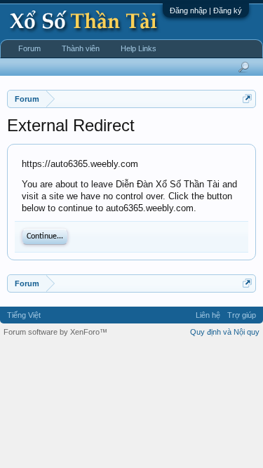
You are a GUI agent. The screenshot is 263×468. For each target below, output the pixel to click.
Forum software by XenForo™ (55, 332)
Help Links (138, 48)
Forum (29, 48)
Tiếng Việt (24, 315)
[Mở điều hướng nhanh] (247, 98)
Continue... (45, 236)
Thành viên (81, 48)
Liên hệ (208, 315)
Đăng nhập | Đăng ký (206, 10)
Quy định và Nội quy (224, 332)
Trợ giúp (241, 315)
